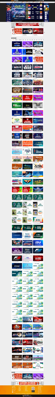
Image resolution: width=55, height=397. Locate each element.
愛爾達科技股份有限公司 (18, 393)
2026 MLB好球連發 (36, 70)
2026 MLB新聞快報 (25, 70)
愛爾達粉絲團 (39, 387)
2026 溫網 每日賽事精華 (26, 162)
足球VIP (33, 2)
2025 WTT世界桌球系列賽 (15, 353)
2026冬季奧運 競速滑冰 (26, 315)
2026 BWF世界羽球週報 (37, 261)
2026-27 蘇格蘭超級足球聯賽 (37, 55)
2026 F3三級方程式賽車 (15, 261)
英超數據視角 (35, 338)
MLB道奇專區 (35, 78)
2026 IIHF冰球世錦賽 (36, 154)
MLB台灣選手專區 (14, 78)
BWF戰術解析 (35, 34)
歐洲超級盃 (24, 116)
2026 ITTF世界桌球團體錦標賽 (37, 139)
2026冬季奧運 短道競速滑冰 (16, 307)
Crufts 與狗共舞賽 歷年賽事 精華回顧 (27, 223)
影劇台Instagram (40, 391)
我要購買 (21, 2)
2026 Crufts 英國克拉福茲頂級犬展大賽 (17, 200)
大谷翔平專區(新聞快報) (26, 78)
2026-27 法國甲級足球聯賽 (26, 55)
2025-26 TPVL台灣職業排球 (16, 246)
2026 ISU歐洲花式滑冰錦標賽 (27, 269)
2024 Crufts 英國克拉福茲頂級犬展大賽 (17, 208)
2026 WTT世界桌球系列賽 (26, 139)
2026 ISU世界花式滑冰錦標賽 (16, 154)
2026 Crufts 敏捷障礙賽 (26, 208)
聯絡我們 (38, 393)
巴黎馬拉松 (13, 185)
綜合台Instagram (40, 392)
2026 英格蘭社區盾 (14, 108)
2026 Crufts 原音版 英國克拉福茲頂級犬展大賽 (29, 200)
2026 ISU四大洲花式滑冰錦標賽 (38, 246)
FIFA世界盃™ (37, 2)
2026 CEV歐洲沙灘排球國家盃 (27, 177)
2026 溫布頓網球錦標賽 (15, 162)
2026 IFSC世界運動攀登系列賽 (27, 154)
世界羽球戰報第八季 (15, 330)
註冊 (38, 0)
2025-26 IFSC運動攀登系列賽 (37, 353)
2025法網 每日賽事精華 (26, 368)
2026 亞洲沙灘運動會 (36, 177)
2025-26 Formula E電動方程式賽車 (16, 269)
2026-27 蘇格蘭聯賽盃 (26, 108)
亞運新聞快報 (14, 34)
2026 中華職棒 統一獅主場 (15, 93)
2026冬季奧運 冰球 (36, 284)
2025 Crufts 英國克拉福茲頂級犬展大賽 (39, 200)
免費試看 (19, 387)
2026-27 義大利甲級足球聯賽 (16, 55)
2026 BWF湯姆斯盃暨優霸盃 (16, 131)
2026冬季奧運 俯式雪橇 (26, 307)
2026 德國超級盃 (36, 108)
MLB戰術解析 (24, 34)
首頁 (12, 2)
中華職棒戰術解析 (25, 338)
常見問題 (26, 387)
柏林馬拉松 (24, 353)
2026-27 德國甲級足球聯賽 (37, 47)
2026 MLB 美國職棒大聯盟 (15, 70)
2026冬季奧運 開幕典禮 (37, 269)
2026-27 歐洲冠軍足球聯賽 (15, 47)
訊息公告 (26, 388)
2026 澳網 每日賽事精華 (37, 330)
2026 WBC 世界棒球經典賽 (37, 223)
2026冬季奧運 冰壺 (36, 292)
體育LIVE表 (18, 2)
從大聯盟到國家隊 (14, 238)
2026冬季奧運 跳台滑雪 (37, 307)
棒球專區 (29, 2)
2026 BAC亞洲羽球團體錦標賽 (27, 246)
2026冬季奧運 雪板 (14, 315)
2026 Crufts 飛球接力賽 (36, 208)
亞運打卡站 (25, 2)
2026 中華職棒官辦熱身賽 (26, 238)
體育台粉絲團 (39, 388)
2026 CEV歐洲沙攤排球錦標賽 (37, 131)
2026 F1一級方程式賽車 (26, 93)
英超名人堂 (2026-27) (36, 116)
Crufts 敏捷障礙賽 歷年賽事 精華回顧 (17, 223)
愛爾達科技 (14, 387)
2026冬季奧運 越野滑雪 (26, 292)
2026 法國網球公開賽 (36, 162)
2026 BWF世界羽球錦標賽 (37, 93)
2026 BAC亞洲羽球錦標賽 (26, 131)
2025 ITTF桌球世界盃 (36, 368)
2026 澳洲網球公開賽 (25, 330)
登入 (36, 0)
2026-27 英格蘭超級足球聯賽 (26, 47)
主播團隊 (14, 390)
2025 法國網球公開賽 (15, 368)
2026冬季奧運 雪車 (14, 284)
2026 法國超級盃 (14, 116)
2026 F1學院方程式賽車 (26, 261)
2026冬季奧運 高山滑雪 (26, 284)
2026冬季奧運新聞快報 (36, 315)
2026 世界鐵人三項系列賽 (15, 177)
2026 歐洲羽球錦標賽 (15, 139)
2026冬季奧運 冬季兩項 (15, 292)
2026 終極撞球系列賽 (25, 185)
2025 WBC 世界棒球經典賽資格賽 (38, 238)
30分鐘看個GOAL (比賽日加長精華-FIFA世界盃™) (40, 185)
